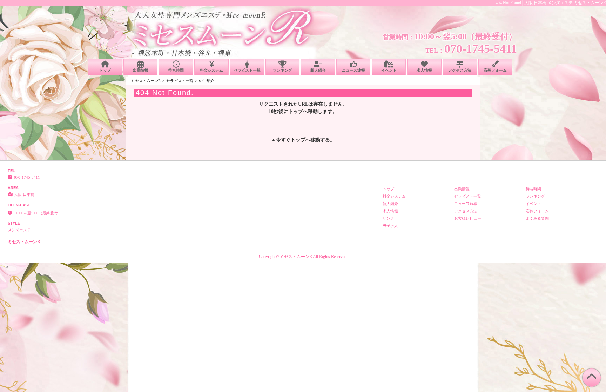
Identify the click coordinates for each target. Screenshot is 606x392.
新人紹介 (318, 70)
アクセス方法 (459, 70)
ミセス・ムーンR (146, 81)
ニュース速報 (353, 70)
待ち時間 (176, 70)
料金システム (211, 70)
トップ (105, 70)
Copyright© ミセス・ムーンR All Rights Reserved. (303, 256)
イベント (389, 70)
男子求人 (390, 226)
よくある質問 (537, 218)
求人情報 (424, 70)
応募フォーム (495, 70)
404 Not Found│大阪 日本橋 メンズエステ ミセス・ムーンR (551, 2)
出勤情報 (140, 70)
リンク (388, 218)
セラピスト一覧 (247, 70)
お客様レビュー (467, 218)
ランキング (282, 70)
